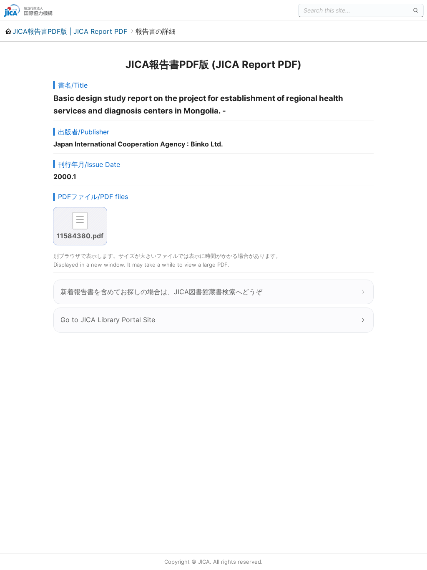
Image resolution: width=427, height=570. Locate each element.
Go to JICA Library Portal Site (107, 319)
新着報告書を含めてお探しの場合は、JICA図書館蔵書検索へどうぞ (161, 292)
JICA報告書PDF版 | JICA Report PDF (70, 31)
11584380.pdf (80, 236)
